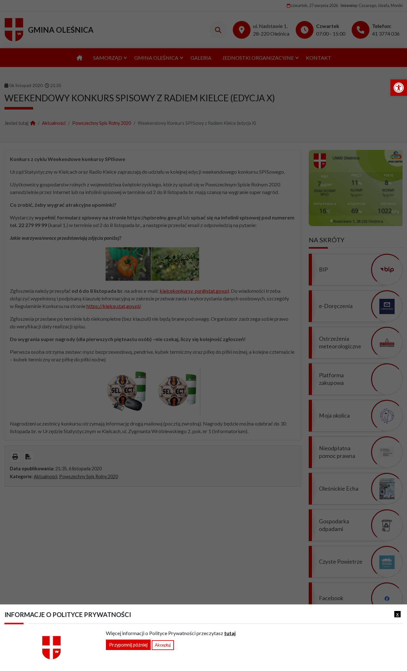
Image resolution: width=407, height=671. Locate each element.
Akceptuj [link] (163, 645)
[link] (398, 87)
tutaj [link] (230, 633)
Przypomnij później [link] (128, 645)
